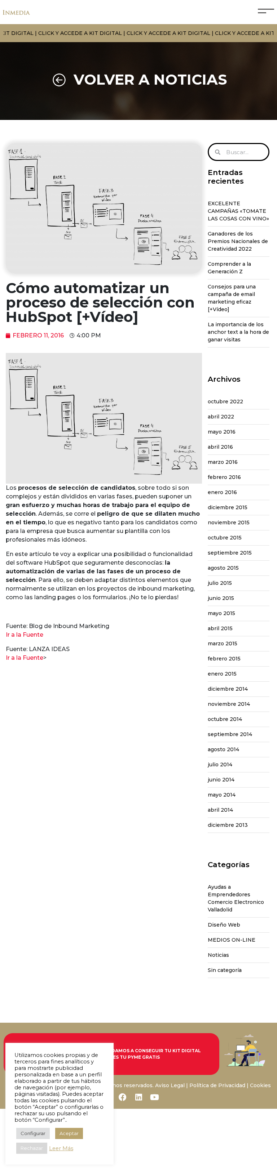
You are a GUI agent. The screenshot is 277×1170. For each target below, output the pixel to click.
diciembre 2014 (228, 689)
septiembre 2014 (230, 734)
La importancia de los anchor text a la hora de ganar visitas (238, 332)
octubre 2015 (225, 537)
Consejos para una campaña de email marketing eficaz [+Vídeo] (232, 298)
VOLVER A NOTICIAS (150, 79)
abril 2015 (220, 628)
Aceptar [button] (69, 1133)
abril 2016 (220, 447)
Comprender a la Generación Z (229, 268)
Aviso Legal (170, 1085)
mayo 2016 (222, 432)
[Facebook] (123, 1097)
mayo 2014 (222, 795)
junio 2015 (221, 598)
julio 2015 (220, 583)
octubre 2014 (225, 719)
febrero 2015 (224, 658)
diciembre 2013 (228, 825)
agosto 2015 (223, 568)
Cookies (260, 1085)
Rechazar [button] (32, 1148)
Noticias (218, 955)
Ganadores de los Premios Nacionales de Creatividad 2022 (238, 241)
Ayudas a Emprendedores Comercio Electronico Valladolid (236, 898)
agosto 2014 (223, 749)
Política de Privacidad (217, 1085)
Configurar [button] (33, 1133)
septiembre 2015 (230, 553)
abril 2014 (220, 810)
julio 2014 (220, 764)
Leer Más (61, 1148)
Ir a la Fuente (24, 634)
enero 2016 (222, 492)
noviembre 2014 (229, 704)
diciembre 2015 (227, 507)
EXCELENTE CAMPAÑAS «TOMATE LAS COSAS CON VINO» (238, 211)
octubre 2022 (225, 401)
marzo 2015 (222, 643)
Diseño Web (224, 925)
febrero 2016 (224, 477)
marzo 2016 (223, 462)
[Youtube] (154, 1097)
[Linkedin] (138, 1097)
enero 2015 (222, 674)
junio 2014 (221, 779)
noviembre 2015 (229, 522)
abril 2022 (221, 416)
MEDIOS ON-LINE (231, 940)
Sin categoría (225, 970)
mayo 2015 (221, 613)
